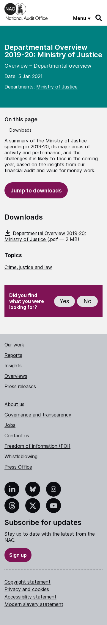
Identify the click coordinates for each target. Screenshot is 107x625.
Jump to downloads (36, 190)
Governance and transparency (37, 415)
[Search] (99, 17)
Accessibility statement (30, 597)
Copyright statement (27, 582)
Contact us (16, 436)
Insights (13, 366)
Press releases (20, 386)
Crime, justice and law (28, 267)
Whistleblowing (20, 456)
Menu (79, 18)
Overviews (15, 376)
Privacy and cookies (26, 589)
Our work (14, 345)
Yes (64, 301)
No (88, 301)
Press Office (18, 467)
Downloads (21, 130)
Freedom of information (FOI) (37, 446)
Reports (13, 355)
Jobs (9, 425)
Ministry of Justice (57, 87)
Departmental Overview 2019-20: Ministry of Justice (45, 236)
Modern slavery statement (33, 604)
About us (14, 404)
